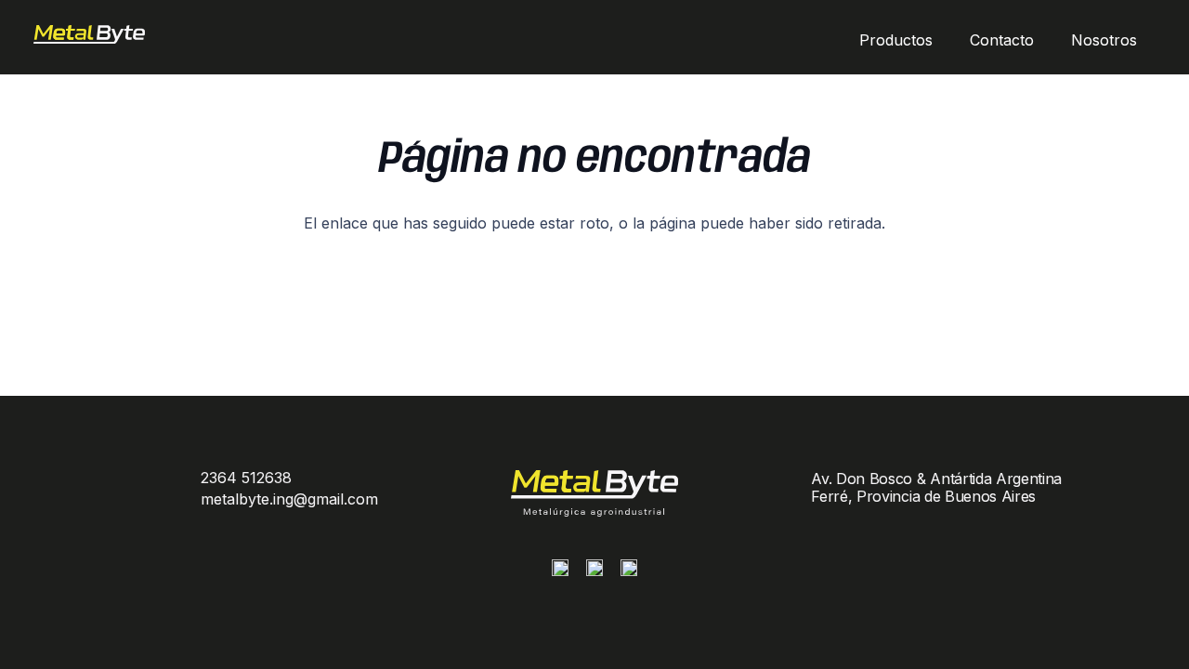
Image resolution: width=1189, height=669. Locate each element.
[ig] (560, 572)
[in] (629, 572)
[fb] (594, 572)
